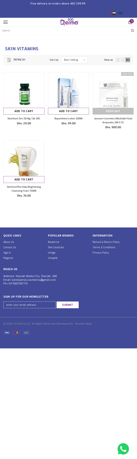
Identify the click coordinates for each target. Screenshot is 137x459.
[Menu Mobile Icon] (5, 22)
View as (108, 60)
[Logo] (69, 22)
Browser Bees (83, 323)
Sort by (54, 60)
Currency (118, 5)
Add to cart (23, 111)
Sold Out (113, 111)
